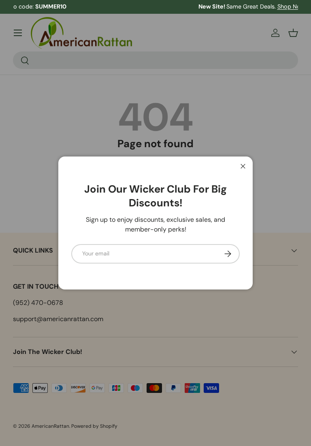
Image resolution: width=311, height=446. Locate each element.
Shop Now (212, 6)
